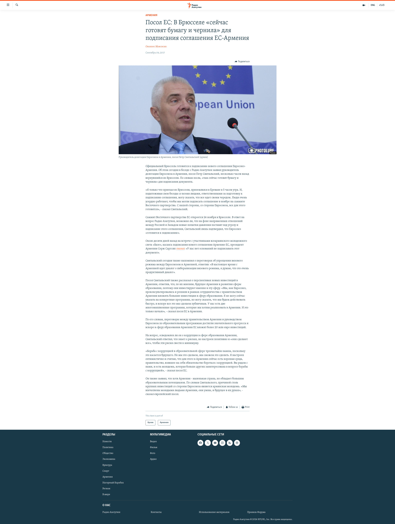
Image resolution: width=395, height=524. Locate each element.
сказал (180, 248)
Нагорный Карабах (113, 483)
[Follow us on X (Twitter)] (208, 443)
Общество (107, 453)
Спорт (105, 471)
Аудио (153, 459)
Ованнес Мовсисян (156, 46)
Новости (107, 441)
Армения (151, 15)
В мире (106, 494)
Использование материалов (214, 512)
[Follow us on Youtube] (215, 443)
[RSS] (230, 443)
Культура (107, 465)
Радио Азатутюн (111, 512)
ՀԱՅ (382, 5)
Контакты (156, 512)
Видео (153, 441)
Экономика (108, 459)
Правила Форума (256, 512)
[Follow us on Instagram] (222, 443)
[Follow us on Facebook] (200, 443)
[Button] (242, 62)
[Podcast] (237, 443)
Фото (152, 453)
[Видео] (364, 5)
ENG (373, 5)
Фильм (153, 447)
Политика (107, 447)
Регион (106, 488)
